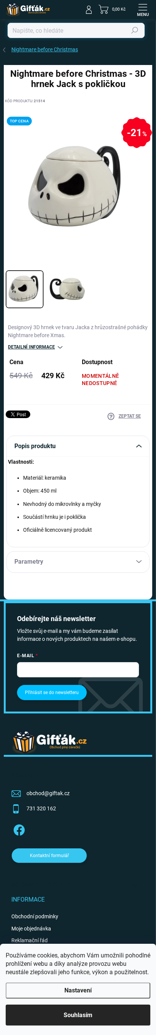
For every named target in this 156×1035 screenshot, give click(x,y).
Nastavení (78, 990)
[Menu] (142, 9)
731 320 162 (41, 808)
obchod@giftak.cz (48, 793)
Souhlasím (78, 1015)
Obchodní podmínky (34, 916)
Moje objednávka (31, 929)
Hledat (135, 30)
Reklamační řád (29, 940)
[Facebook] (18, 828)
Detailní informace (31, 347)
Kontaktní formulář (49, 855)
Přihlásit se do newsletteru (52, 692)
